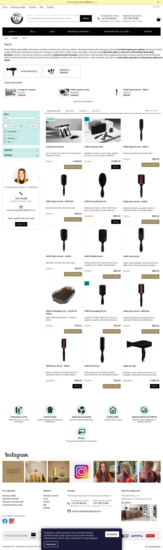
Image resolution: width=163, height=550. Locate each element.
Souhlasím (112, 534)
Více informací (91, 538)
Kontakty (46, 507)
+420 (109, 18)
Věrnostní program (50, 495)
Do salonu (126, 502)
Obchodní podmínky (10, 498)
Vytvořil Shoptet (154, 546)
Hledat (86, 18)
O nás (4, 7)
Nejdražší (83, 111)
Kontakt (50, 7)
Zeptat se (21, 224)
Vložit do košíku (73, 167)
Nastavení (51, 544)
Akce (10, 135)
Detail (116, 167)
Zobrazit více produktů (82, 101)
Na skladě (14, 131)
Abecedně (96, 111)
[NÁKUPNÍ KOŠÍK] (158, 19)
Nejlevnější (69, 111)
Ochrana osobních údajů (12, 504)
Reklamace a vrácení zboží (13, 501)
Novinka (12, 138)
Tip (10, 142)
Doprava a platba (18, 7)
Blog (41, 7)
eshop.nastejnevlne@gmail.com (21, 210)
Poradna (32, 7)
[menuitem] (12, 31)
